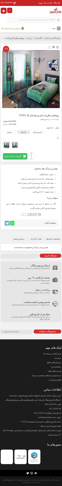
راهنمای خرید (56, 367)
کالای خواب (38, 38)
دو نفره (9, 132)
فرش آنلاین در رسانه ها (52, 354)
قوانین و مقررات (54, 380)
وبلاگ (55, 3)
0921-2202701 (51, 404)
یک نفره (23, 132)
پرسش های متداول (54, 362)
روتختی (29, 38)
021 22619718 (6, 3)
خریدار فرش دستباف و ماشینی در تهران (46, 375)
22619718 (31, 214)
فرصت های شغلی (54, 371)
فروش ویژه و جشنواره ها (10, 28)
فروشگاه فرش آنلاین (52, 38)
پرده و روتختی (45, 119)
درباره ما (58, 358)
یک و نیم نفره (37, 132)
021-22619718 (55, 409)
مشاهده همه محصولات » (10, 331)
